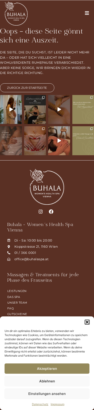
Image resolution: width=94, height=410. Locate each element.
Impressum (57, 404)
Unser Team (17, 302)
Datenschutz (40, 404)
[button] (87, 322)
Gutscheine (17, 314)
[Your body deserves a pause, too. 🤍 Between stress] (11, 109)
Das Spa (13, 297)
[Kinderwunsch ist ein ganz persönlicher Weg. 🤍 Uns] (35, 109)
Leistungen (17, 291)
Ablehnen (47, 381)
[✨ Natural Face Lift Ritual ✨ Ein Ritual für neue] (59, 140)
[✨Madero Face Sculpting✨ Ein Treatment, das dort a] (59, 109)
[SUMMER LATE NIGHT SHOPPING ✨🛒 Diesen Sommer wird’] (11, 140)
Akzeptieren (47, 368)
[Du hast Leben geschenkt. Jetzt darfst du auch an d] (35, 140)
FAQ (10, 308)
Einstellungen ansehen (47, 394)
